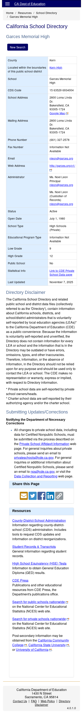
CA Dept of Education (29, 3)
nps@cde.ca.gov (42, 471)
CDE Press (20, 580)
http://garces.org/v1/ (62, 166)
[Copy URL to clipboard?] (59, 495)
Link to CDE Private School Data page (62, 272)
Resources (25, 13)
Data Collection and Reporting (35, 476)
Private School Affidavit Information (44, 443)
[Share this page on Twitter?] (33, 495)
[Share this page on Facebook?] (41, 495)
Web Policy (48, 701)
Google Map (57, 113)
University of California (32, 649)
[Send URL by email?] (24, 495)
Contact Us (20, 701)
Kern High (56, 67)
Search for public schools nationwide (38, 601)
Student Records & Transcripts (34, 546)
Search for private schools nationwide (39, 618)
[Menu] (7, 3)
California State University (47, 645)
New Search (17, 47)
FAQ (34, 701)
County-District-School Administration (39, 520)
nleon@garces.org (61, 158)
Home (9, 13)
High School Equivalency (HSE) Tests (39, 563)
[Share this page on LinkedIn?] (50, 495)
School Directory (46, 13)
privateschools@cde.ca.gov (33, 457)
